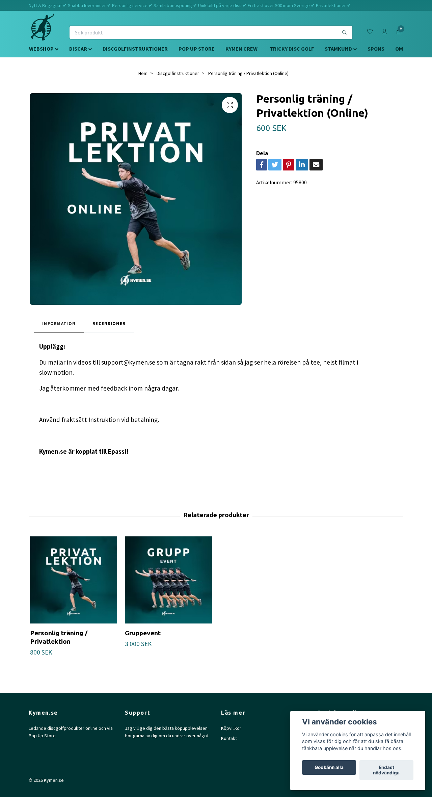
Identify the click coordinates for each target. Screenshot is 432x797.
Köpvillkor (231, 728)
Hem (142, 73)
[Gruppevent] (168, 579)
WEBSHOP (41, 48)
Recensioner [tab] (109, 323)
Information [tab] (59, 323)
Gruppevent (143, 633)
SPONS (376, 48)
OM (399, 48)
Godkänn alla (329, 767)
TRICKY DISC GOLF (292, 48)
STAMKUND (338, 48)
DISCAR (78, 48)
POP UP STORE (197, 48)
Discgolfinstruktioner (178, 73)
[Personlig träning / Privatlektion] (73, 579)
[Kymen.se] (42, 32)
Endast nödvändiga (386, 770)
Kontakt (229, 738)
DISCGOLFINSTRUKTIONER (135, 48)
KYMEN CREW (241, 48)
